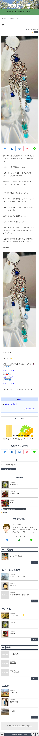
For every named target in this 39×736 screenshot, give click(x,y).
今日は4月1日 (15, 654)
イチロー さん (15, 484)
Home (20, 399)
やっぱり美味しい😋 (17, 615)
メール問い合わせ (16, 556)
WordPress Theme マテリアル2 (19, 734)
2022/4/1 (13, 663)
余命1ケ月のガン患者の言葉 (19, 595)
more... (34, 562)
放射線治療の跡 (29, 409)
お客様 (12, 711)
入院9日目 (13, 693)
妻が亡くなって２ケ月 (18, 576)
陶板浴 (12, 633)
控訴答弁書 (14, 702)
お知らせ (13, 586)
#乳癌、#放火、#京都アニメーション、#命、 (14, 509)
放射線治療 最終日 (10, 404)
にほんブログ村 (8, 370)
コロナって (14, 624)
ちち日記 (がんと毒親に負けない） (22, 726)
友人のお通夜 (14, 493)
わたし (35, 32)
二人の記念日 (14, 672)
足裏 (11, 503)
